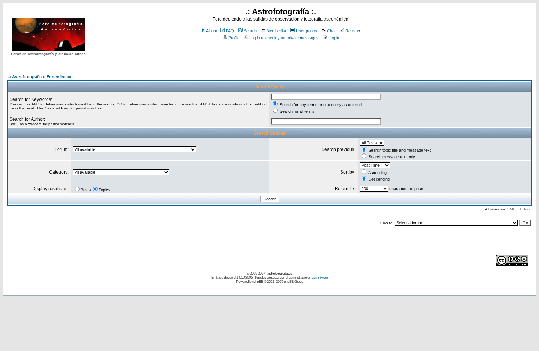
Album (211, 31)
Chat (331, 31)
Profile (233, 38)
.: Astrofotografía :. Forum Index (39, 77)
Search (250, 31)
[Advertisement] (280, 55)
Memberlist (276, 31)
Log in (334, 38)
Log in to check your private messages (284, 38)
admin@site (320, 277)
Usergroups (306, 31)
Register (352, 31)
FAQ (230, 31)
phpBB (258, 281)
